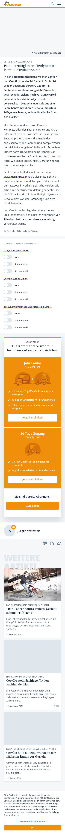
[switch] (8, 257)
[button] (32, 827)
